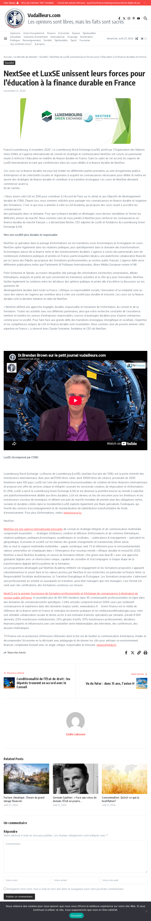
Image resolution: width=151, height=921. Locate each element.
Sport (74, 40)
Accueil (8, 56)
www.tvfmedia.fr (107, 644)
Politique (15, 40)
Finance (51, 33)
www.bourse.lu (73, 512)
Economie (63, 33)
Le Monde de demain (25, 56)
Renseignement (32, 40)
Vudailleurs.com (44, 15)
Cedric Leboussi (75, 734)
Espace (76, 33)
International (57, 36)
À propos (40, 43)
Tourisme (84, 40)
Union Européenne (33, 33)
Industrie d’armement (36, 36)
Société (47, 40)
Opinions (15, 33)
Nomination (86, 36)
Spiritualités (89, 33)
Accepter (76, 915)
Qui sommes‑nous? (21, 43)
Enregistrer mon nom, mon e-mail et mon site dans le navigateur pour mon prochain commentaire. (65, 888)
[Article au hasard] (136, 38)
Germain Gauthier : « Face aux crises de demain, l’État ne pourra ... (75, 799)
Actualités (15, 36)
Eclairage (72, 36)
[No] (146, 911)
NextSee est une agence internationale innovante (33, 529)
